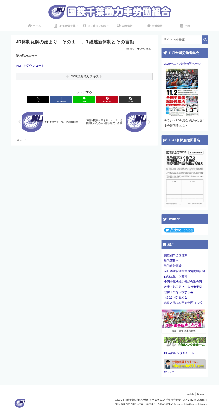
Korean (201, 394)
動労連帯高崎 (173, 265)
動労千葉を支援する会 (178, 292)
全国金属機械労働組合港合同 (183, 281)
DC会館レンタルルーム (179, 353)
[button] (130, 99)
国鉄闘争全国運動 (175, 255)
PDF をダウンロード (30, 65)
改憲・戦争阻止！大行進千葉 (183, 286)
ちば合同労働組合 (175, 297)
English (190, 394)
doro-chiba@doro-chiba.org (192, 404)
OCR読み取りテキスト (86, 76)
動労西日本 (171, 260)
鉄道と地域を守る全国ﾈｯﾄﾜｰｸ (183, 302)
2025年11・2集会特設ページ (182, 63)
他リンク (170, 371)
